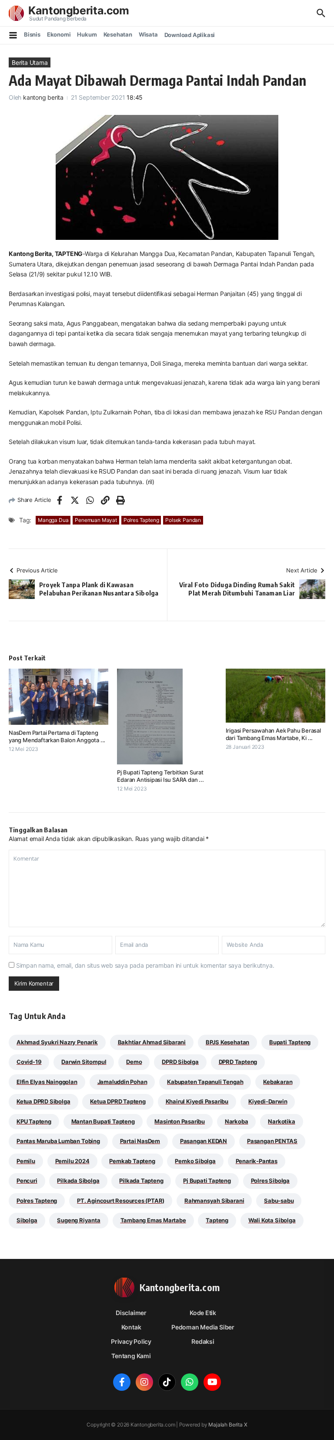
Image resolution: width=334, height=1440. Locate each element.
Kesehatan (118, 34)
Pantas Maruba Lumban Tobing (58, 1140)
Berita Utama (29, 62)
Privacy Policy (131, 1341)
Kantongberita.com (78, 10)
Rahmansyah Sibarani (214, 1200)
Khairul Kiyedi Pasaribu (197, 1101)
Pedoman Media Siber (202, 1327)
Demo (134, 1061)
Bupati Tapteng (290, 1042)
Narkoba (236, 1121)
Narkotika (281, 1121)
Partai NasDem (140, 1140)
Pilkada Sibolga (78, 1180)
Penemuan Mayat (96, 520)
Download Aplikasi (189, 34)
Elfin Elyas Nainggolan (47, 1081)
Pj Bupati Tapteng (207, 1180)
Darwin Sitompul (83, 1061)
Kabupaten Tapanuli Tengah (205, 1081)
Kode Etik (203, 1312)
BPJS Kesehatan (227, 1042)
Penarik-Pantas (256, 1160)
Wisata (148, 34)
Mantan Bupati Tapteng (103, 1121)
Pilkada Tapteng (141, 1180)
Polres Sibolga (270, 1180)
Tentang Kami (130, 1355)
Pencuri (27, 1180)
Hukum (87, 34)
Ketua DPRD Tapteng (118, 1101)
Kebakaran (277, 1081)
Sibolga (27, 1220)
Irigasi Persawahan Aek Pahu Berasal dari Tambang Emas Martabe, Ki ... (273, 734)
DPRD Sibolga (180, 1061)
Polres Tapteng (141, 520)
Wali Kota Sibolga (272, 1220)
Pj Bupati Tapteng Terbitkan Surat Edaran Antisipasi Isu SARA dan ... (160, 776)
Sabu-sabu (279, 1200)
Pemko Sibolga (195, 1160)
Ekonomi (59, 34)
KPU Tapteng (34, 1121)
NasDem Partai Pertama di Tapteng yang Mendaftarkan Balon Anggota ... (57, 736)
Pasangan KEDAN (203, 1140)
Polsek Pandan (183, 520)
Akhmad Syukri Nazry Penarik (57, 1042)
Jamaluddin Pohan (122, 1081)
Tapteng (217, 1220)
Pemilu (26, 1160)
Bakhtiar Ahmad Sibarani (152, 1042)
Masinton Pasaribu (179, 1121)
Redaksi (202, 1341)
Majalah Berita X (227, 1424)
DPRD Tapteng (238, 1061)
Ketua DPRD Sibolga (43, 1101)
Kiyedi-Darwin (267, 1101)
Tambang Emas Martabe (153, 1220)
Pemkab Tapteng (132, 1160)
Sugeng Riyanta (78, 1220)
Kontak (131, 1327)
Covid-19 (29, 1061)
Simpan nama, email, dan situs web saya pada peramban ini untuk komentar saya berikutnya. (145, 965)
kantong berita (43, 97)
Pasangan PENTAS (272, 1140)
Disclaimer (131, 1312)
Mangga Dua (53, 520)
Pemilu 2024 (72, 1160)
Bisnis (32, 34)
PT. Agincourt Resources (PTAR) (120, 1200)
